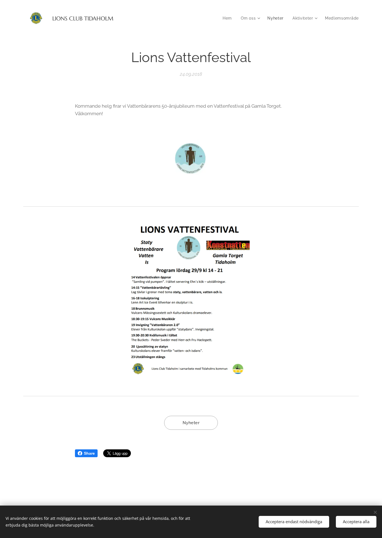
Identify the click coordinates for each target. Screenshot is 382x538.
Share (89, 453)
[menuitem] (228, 18)
